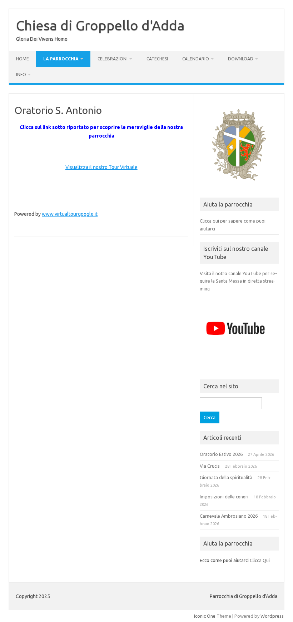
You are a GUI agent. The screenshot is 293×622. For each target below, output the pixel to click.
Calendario (195, 58)
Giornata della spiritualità (226, 477)
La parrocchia (61, 58)
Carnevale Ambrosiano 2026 (229, 515)
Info (21, 74)
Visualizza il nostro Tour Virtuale (101, 167)
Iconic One (204, 615)
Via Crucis (210, 465)
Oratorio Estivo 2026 (221, 454)
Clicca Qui (260, 560)
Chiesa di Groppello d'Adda (100, 25)
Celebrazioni (113, 58)
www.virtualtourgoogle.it (70, 214)
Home (22, 58)
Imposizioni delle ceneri (224, 496)
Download (240, 58)
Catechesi (157, 58)
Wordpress (272, 615)
